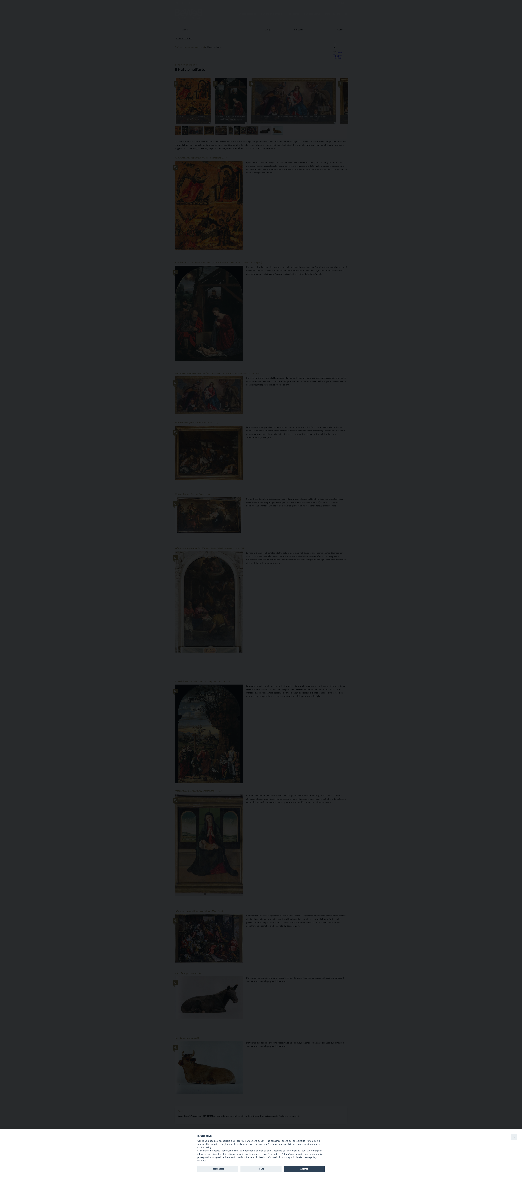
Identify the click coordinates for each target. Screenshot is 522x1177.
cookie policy (310, 1157)
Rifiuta (261, 1169)
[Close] (514, 1137)
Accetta (304, 1169)
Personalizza (218, 1169)
